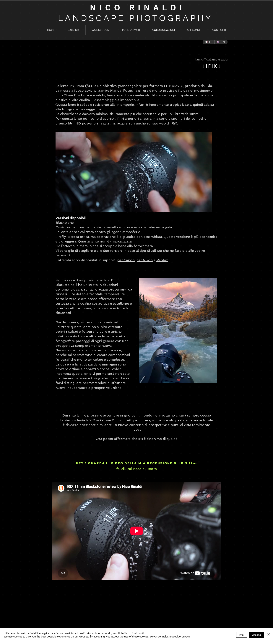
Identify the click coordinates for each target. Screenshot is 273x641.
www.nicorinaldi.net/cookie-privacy (170, 636)
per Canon (126, 260)
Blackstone (65, 222)
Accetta (256, 635)
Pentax (162, 260)
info (241, 635)
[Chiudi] (268, 634)
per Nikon (144, 260)
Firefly (61, 237)
